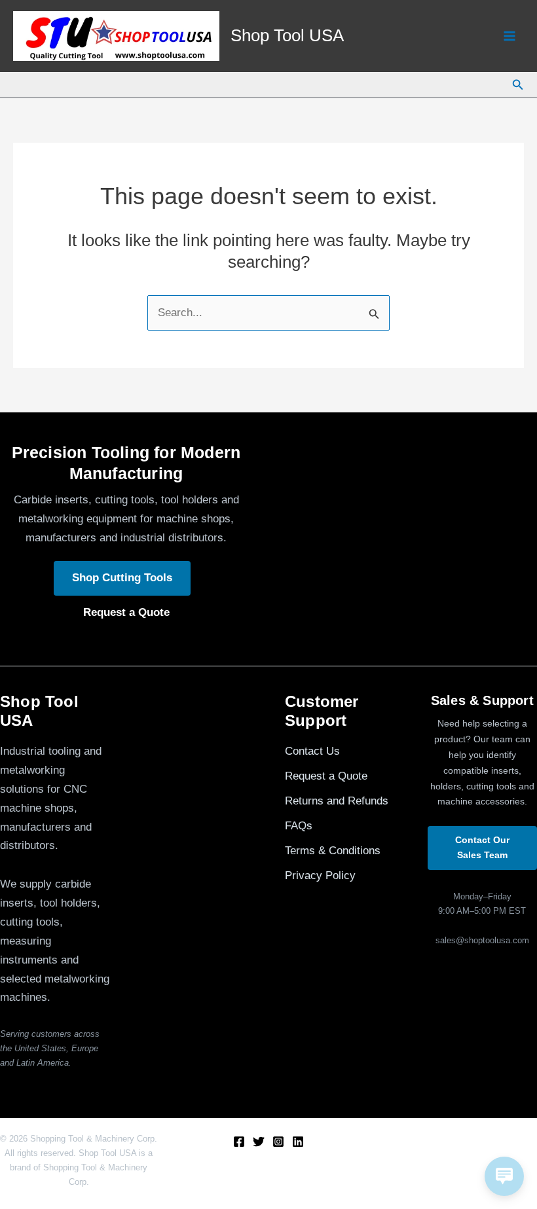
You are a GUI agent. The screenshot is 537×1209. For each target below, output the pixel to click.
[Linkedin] (298, 1141)
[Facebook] (239, 1141)
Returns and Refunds (336, 801)
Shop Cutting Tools (122, 577)
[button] (518, 85)
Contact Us (312, 751)
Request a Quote (126, 612)
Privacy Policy (320, 875)
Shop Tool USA (287, 35)
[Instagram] (278, 1141)
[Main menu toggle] (509, 36)
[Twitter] (259, 1141)
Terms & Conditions (332, 850)
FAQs (298, 826)
